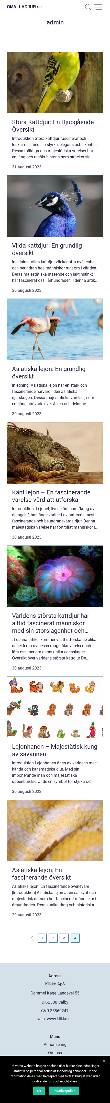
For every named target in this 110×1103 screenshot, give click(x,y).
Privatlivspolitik (63, 1091)
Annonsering (55, 1044)
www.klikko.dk (60, 1018)
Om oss (55, 1052)
